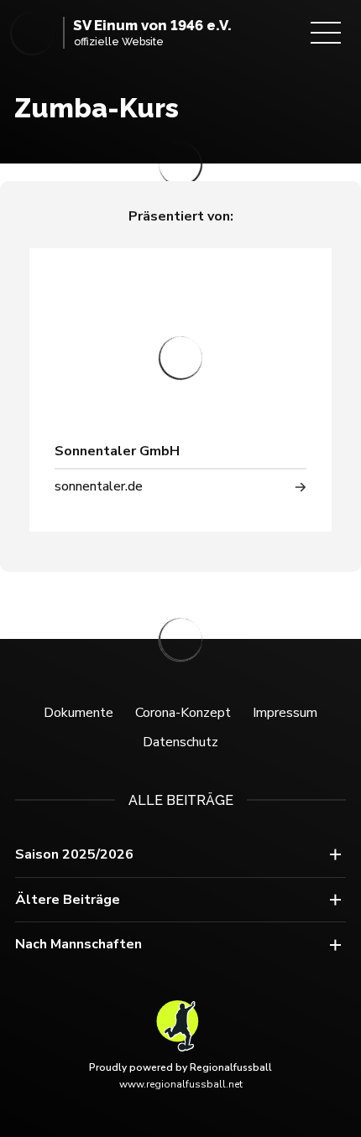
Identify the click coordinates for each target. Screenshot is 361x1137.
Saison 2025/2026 (74, 854)
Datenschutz (180, 742)
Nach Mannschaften (78, 944)
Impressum (285, 712)
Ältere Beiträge (67, 899)
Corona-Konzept (183, 712)
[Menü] (326, 33)
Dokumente (78, 712)
